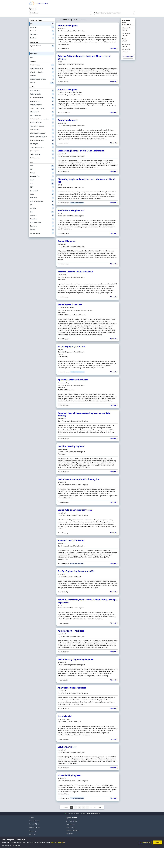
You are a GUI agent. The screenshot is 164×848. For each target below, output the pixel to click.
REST (41, 187)
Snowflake (41, 198)
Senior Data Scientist (41, 147)
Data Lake (41, 226)
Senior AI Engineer (67, 241)
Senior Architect (41, 154)
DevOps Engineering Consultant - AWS (76, 571)
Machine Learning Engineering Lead (75, 271)
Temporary (41, 34)
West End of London (41, 72)
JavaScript (41, 215)
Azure (41, 180)
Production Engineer (68, 25)
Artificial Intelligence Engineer (41, 119)
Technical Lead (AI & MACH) (71, 540)
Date (31, 57)
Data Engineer (41, 90)
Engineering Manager (41, 140)
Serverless (41, 219)
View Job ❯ (114, 48)
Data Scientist (41, 158)
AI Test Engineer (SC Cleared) (71, 346)
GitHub (41, 173)
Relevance (33, 54)
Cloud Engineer (41, 101)
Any (41, 24)
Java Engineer (41, 151)
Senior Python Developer (70, 304)
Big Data (41, 208)
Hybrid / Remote (41, 46)
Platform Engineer (41, 122)
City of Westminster (41, 68)
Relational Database (41, 201)
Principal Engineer (41, 105)
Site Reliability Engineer (41, 133)
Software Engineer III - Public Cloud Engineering (81, 150)
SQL (41, 183)
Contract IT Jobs (34, 821)
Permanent (41, 27)
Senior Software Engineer (41, 137)
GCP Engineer (41, 144)
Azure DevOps (41, 176)
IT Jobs (31, 818)
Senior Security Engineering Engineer (76, 659)
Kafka (41, 194)
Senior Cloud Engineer (41, 108)
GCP (41, 169)
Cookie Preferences (72, 830)
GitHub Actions (41, 233)
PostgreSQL (41, 190)
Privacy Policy (70, 824)
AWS (41, 166)
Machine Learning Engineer (71, 446)
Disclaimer (69, 834)
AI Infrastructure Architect (71, 631)
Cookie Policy (70, 827)
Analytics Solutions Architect (72, 687)
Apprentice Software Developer (73, 379)
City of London (41, 65)
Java (41, 212)
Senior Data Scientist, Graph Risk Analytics (78, 479)
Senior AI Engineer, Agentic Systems (75, 510)
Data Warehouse (41, 222)
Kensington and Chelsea (41, 79)
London (41, 83)
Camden (41, 76)
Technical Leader (41, 94)
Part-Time (41, 38)
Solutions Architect (67, 747)
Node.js (41, 229)
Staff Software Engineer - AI (71, 210)
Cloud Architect (41, 129)
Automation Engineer (41, 98)
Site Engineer (41, 112)
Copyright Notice (71, 821)
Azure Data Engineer (68, 89)
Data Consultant (41, 115)
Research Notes (34, 827)
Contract (41, 31)
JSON (41, 205)
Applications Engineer (41, 126)
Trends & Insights (42, 3)
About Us (32, 834)
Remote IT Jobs (34, 824)
